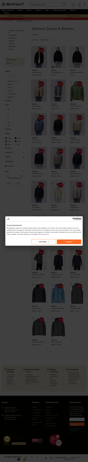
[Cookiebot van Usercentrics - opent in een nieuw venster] (73, 219)
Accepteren (69, 241)
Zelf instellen (43, 241)
